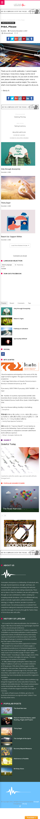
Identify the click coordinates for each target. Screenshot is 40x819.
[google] (16, 39)
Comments (21, 303)
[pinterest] (24, 39)
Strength (36, 802)
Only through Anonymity (10, 169)
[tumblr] (31, 39)
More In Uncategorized (19, 138)
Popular (3, 303)
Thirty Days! (5, 203)
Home (2, 20)
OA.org (24, 804)
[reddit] (20, 39)
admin (4, 31)
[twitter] (12, 39)
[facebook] (8, 39)
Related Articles (19, 132)
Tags (29, 303)
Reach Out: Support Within (11, 237)
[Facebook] (3, 354)
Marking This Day (20, 115)
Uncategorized (11, 20)
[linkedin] (28, 39)
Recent (12, 303)
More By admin (19, 135)
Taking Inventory (20, 124)
